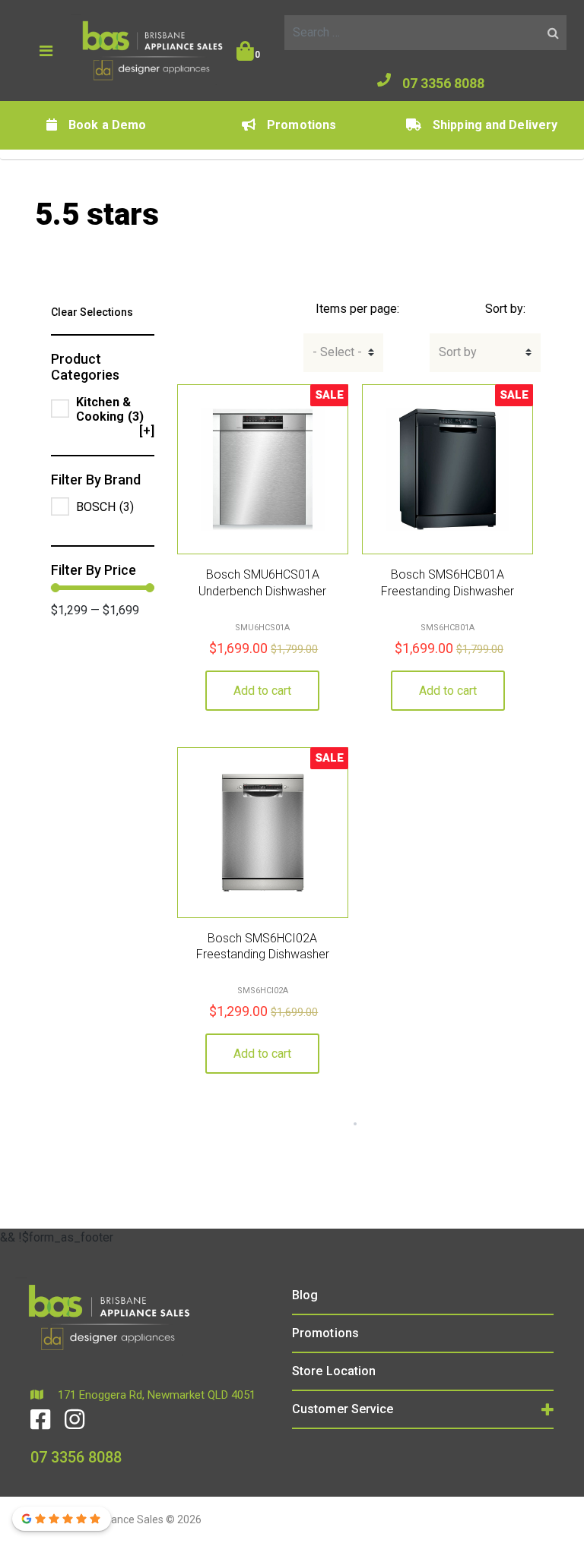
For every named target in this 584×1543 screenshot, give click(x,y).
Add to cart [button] (262, 690)
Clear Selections (92, 312)
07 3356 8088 (443, 83)
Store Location (334, 1371)
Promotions (301, 125)
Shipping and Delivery (495, 125)
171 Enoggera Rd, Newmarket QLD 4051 (155, 1395)
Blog (305, 1295)
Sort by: (505, 308)
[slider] (55, 587)
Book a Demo (107, 125)
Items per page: (357, 308)
